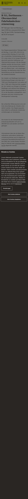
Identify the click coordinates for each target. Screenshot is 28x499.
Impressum (18, 183)
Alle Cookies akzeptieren (14, 199)
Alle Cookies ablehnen (14, 194)
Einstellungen (6, 188)
